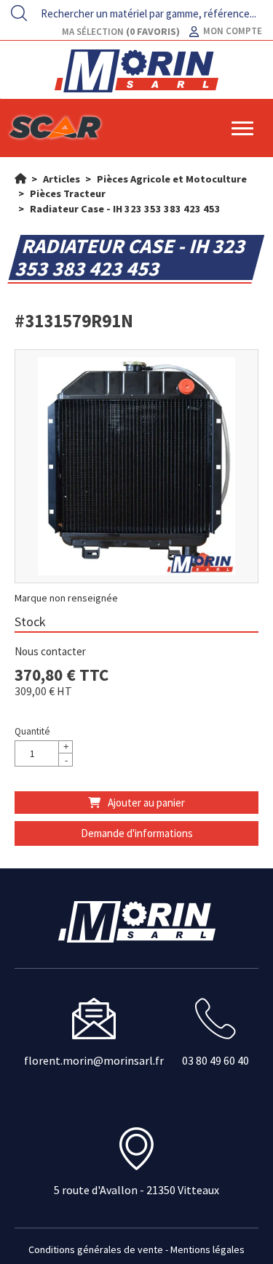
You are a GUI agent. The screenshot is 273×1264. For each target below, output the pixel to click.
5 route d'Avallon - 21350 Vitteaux (136, 1190)
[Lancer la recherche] (19, 13)
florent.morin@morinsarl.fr (94, 1060)
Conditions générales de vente (95, 1249)
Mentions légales (207, 1249)
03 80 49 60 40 (215, 1060)
